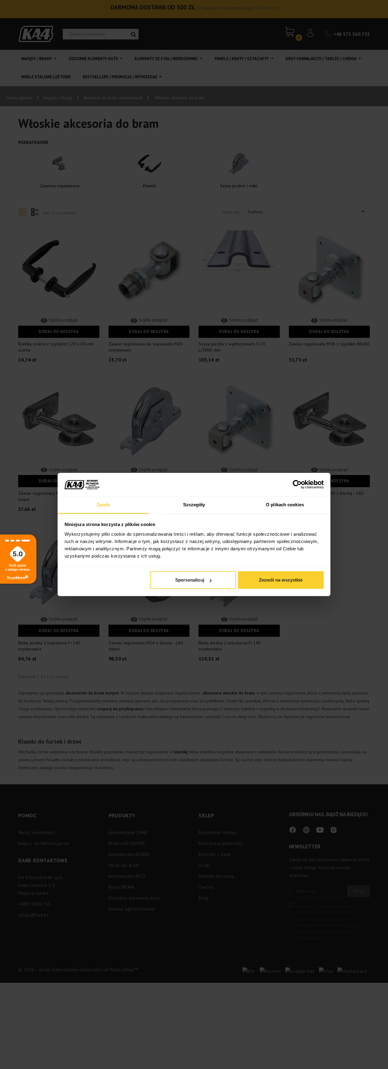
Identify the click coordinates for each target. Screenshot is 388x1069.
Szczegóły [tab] (194, 504)
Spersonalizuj (189, 579)
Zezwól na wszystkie (281, 579)
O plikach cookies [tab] (285, 504)
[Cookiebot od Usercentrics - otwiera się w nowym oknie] (297, 484)
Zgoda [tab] (103, 504)
